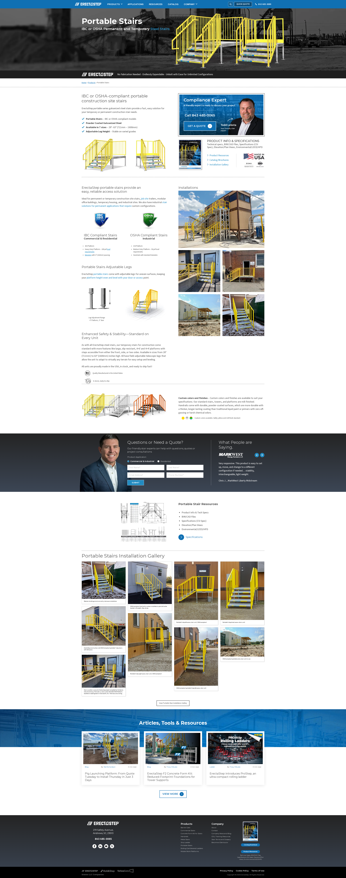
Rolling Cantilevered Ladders (192, 848)
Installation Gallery (218, 164)
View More (170, 793)
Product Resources (219, 155)
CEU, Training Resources (221, 836)
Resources (155, 4)
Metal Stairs (185, 839)
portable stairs (100, 274)
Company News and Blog (221, 833)
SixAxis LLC (87, 874)
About (214, 828)
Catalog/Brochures (219, 160)
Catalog (173, 4)
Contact (215, 830)
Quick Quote (243, 4)
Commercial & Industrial (142, 461)
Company (189, 4)
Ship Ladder (185, 842)
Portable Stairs (186, 845)
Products (113, 4)
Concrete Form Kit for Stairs (191, 833)
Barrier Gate (185, 828)
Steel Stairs (160, 29)
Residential (165, 461)
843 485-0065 (264, 4)
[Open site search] (230, 4)
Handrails (184, 836)
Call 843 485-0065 (200, 115)
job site (144, 198)
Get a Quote (197, 126)
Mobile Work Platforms (190, 851)
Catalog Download (250, 845)
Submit (135, 482)
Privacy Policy (226, 870)
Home (84, 82)
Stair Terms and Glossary (221, 839)
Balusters (88, 255)
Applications (136, 4)
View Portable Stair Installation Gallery (173, 703)
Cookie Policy (242, 870)
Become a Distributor (220, 842)
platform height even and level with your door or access (115, 277)
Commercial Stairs (188, 830)
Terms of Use (257, 870)
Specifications (194, 537)
